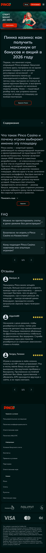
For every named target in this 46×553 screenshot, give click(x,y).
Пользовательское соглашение (15, 419)
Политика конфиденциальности (15, 424)
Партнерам (7, 464)
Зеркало (23, 203)
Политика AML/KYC (10, 436)
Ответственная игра (10, 430)
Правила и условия (12, 414)
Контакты (6, 453)
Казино (8, 476)
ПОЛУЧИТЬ (10, 25)
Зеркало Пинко (23, 103)
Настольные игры (9, 498)
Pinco (5, 481)
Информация (10, 442)
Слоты (5, 487)
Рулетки (6, 492)
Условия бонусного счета (12, 447)
